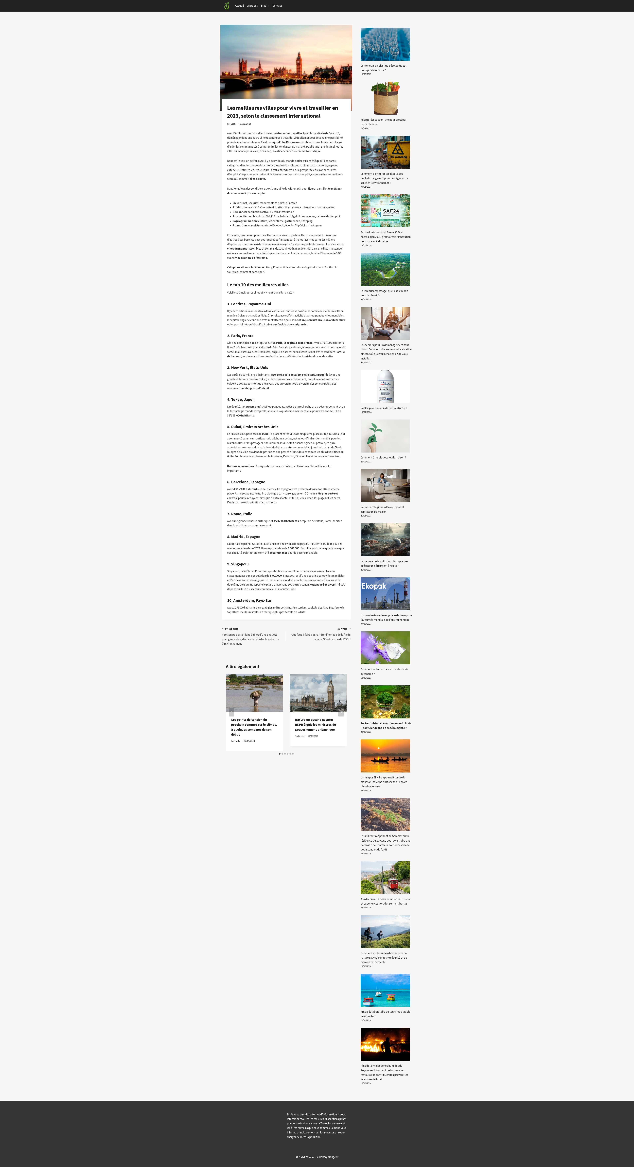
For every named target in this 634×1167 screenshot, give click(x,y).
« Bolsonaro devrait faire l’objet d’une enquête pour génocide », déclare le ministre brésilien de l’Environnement (250, 636)
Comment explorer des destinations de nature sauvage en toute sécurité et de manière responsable (384, 957)
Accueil (239, 5)
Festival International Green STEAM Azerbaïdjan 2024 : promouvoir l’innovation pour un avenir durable (386, 237)
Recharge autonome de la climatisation (384, 408)
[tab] (280, 754)
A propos (252, 5)
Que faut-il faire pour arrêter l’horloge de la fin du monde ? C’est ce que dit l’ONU (321, 634)
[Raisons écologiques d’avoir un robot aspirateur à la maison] (386, 485)
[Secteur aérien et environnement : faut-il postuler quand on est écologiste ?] (386, 701)
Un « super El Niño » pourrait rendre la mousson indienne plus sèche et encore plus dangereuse (384, 782)
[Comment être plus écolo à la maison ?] (386, 436)
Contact (277, 5)
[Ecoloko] (227, 6)
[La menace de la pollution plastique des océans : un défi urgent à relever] (386, 539)
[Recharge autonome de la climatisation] (386, 386)
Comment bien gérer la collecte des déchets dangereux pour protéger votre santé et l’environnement (384, 178)
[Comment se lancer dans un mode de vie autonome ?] (386, 647)
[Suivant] (341, 712)
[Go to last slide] (231, 712)
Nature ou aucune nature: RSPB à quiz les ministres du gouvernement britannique (315, 724)
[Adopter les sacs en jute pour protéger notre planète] (386, 98)
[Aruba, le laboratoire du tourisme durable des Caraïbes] (386, 990)
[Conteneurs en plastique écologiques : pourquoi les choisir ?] (386, 44)
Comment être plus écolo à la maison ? (383, 457)
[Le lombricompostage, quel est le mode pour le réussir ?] (386, 269)
